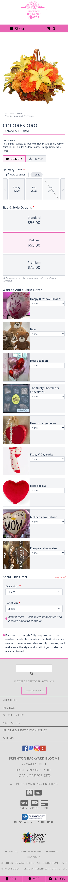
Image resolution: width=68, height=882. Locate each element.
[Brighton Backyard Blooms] (34, 19)
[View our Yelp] (43, 750)
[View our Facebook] (25, 750)
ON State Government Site (50, 862)
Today (36, 174)
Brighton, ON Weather (15, 862)
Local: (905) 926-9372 (34, 775)
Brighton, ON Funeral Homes (24, 851)
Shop (19, 28)
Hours (58, 879)
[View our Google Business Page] (31, 750)
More (7, 150)
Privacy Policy (10, 868)
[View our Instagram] (37, 750)
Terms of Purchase (34, 868)
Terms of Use (58, 868)
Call (12, 879)
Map (35, 879)
